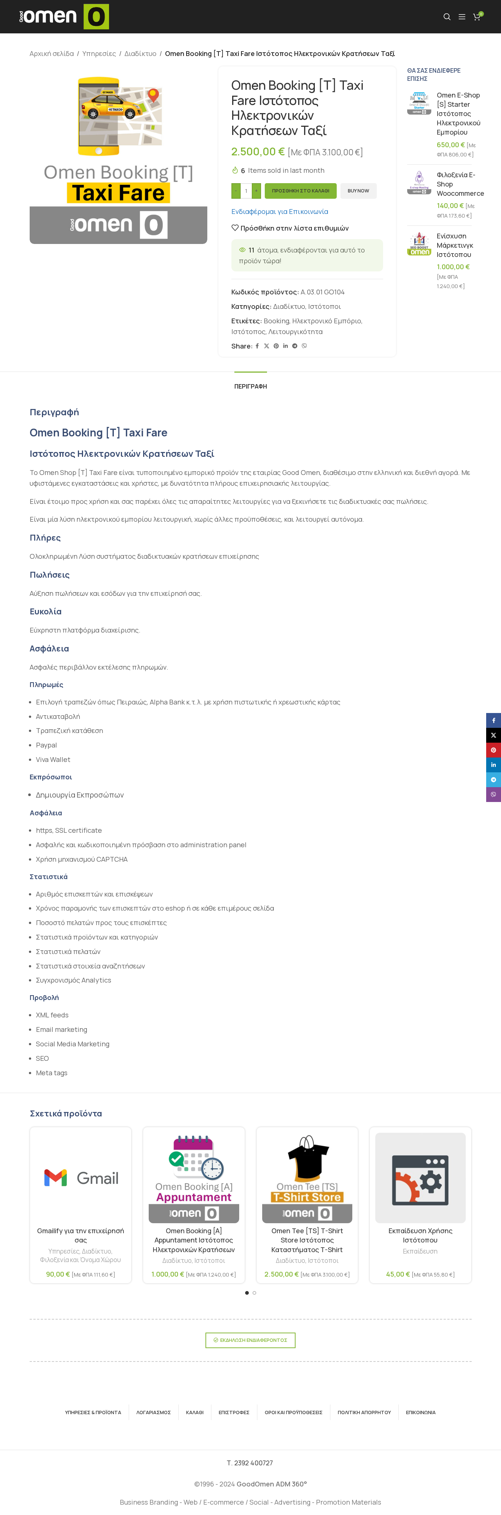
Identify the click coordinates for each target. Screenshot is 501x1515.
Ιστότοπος (248, 331)
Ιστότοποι (324, 306)
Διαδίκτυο (140, 53)
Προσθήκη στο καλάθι (300, 190)
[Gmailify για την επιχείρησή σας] (81, 1178)
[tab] (250, 383)
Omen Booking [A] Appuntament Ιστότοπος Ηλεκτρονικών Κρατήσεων (194, 1240)
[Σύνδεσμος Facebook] (257, 346)
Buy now (358, 190)
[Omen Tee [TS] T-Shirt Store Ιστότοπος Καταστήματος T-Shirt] (307, 1178)
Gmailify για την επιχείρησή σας (80, 1235)
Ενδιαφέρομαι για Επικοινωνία (280, 211)
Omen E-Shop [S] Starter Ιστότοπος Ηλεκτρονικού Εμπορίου (459, 113)
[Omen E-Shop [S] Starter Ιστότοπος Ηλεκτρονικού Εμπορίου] (419, 124)
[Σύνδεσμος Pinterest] (276, 346)
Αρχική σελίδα (52, 53)
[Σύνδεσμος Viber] (304, 346)
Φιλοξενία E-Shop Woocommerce (460, 184)
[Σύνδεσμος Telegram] (295, 346)
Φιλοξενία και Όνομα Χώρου (80, 1259)
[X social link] (266, 346)
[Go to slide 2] (254, 1293)
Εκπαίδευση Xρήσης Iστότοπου (420, 1235)
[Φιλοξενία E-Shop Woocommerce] (419, 195)
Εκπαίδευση (420, 1251)
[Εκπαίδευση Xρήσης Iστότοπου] (420, 1178)
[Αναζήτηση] (447, 16)
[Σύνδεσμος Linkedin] (285, 346)
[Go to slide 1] (247, 1293)
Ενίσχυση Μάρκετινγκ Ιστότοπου (455, 245)
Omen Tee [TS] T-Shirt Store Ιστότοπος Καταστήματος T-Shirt (307, 1240)
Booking (276, 320)
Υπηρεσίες (99, 53)
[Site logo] (63, 15)
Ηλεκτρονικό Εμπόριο (326, 320)
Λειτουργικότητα (295, 331)
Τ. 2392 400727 (250, 1462)
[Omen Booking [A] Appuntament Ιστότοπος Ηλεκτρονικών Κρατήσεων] (194, 1178)
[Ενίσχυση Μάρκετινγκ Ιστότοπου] (419, 260)
